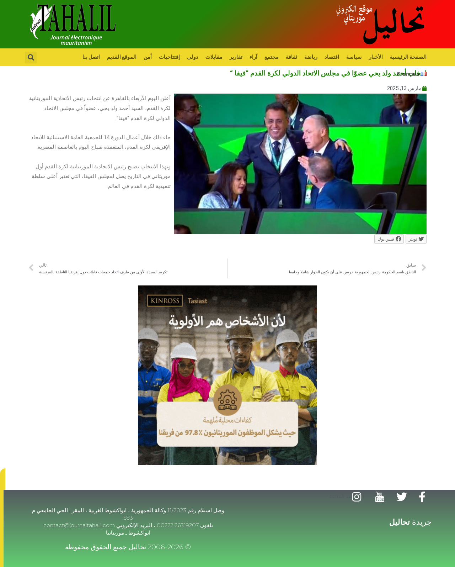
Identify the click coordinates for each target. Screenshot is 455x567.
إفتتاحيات (169, 56)
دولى (192, 56)
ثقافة (291, 56)
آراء (253, 56)
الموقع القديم (121, 56)
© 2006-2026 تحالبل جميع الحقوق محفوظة (128, 547)
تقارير (236, 56)
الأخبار (376, 56)
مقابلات (214, 56)
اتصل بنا (91, 56)
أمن (148, 56)
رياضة (310, 56)
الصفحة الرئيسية (408, 56)
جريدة (410, 522)
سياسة (354, 56)
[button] (2, 479)
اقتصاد (332, 56)
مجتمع (271, 56)
